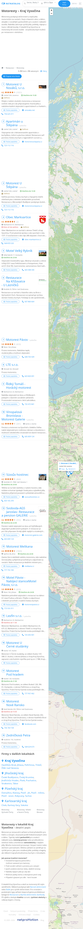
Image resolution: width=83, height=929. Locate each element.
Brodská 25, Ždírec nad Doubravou (15, 289)
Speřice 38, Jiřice (9, 554)
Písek (22, 780)
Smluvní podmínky (17, 911)
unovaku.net (30, 110)
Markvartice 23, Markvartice (13, 392)
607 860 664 (29, 301)
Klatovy (16, 792)
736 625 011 (9, 114)
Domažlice (7, 792)
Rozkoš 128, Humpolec (11, 679)
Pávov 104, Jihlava (9, 347)
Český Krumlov (26, 777)
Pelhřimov (29, 765)
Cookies (36, 914)
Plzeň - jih (25, 792)
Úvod (5, 911)
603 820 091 (29, 376)
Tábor (15, 783)
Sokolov (24, 805)
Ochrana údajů (25, 914)
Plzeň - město (37, 792)
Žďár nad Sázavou (10, 768)
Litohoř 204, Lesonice (11, 95)
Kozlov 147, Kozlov (10, 651)
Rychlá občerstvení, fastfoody (32, 895)
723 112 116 (9, 145)
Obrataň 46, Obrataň (10, 369)
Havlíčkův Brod (9, 765)
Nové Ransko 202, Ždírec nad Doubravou (18, 709)
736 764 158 (9, 728)
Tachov (28, 795)
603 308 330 (29, 270)
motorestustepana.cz (33, 141)
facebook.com (30, 724)
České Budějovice (10, 777)
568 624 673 (29, 747)
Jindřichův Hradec (10, 780)
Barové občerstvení (38, 887)
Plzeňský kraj (14, 788)
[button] (68, 474)
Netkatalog (13, 3)
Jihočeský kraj (14, 773)
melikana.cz (29, 566)
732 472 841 (29, 404)
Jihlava (20, 765)
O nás (42, 911)
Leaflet (66, 7)
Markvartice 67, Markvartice (13, 225)
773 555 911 (9, 608)
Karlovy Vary (14, 805)
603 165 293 (9, 501)
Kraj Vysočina (15, 761)
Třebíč (38, 765)
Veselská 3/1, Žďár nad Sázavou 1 (15, 482)
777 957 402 (29, 693)
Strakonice (7, 783)
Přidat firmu (33, 911)
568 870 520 (9, 243)
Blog (42, 920)
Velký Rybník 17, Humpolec (13, 255)
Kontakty (12, 914)
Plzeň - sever (8, 795)
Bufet (8, 889)
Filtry (45, 71)
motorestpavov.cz (32, 604)
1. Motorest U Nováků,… (68, 463)
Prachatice (31, 780)
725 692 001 (29, 635)
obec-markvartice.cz (33, 239)
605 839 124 (29, 436)
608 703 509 (29, 357)
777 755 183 (9, 570)
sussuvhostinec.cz (32, 497)
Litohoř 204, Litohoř (10, 129)
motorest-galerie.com (33, 535)
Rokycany (19, 795)
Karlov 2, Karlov (30, 424)
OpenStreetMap (75, 7)
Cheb (4, 805)
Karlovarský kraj (16, 801)
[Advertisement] (24, 50)
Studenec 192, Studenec (12, 740)
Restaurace (10, 68)
